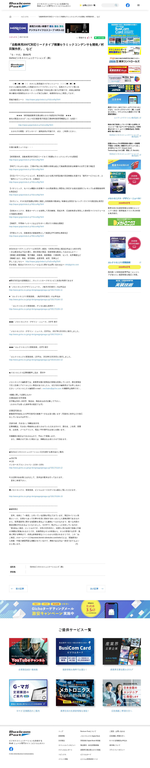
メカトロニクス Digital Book (90, 736)
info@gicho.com (72, 265)
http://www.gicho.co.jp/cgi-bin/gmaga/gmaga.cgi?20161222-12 (36, 360)
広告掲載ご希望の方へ (117, 736)
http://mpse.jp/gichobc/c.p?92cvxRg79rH (26, 236)
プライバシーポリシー (117, 750)
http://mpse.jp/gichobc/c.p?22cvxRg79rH (26, 160)
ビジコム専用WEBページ (89, 759)
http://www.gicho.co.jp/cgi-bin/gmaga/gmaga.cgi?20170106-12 (36, 299)
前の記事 (20, 589)
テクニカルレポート (65, 750)
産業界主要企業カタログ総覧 (90, 750)
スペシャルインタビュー (67, 745)
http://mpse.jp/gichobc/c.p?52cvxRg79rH (26, 195)
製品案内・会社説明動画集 (89, 745)
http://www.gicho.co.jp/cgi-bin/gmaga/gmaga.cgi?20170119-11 (35, 334)
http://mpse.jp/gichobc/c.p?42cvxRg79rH (26, 182)
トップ (61, 731)
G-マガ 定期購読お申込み (118, 740)
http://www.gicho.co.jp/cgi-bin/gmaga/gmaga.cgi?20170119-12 (35, 468)
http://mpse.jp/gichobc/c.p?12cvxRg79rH (35, 125)
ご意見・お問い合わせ (117, 731)
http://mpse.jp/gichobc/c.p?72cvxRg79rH (26, 217)
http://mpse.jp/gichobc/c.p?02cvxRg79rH (43, 100)
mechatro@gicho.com (52, 388)
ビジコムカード (85, 754)
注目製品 (62, 740)
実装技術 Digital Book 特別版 (90, 740)
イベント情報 (63, 759)
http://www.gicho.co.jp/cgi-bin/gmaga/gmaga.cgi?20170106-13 (36, 309)
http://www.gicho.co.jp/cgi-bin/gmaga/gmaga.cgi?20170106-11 (35, 290)
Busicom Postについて (88, 731)
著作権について (114, 745)
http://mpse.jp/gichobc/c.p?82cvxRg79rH (26, 226)
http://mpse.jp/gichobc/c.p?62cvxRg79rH (26, 204)
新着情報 (62, 736)
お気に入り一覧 (89, 5)
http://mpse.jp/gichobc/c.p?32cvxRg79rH (26, 169)
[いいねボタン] (88, 37)
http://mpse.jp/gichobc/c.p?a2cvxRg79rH (43, 261)
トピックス (24, 17)
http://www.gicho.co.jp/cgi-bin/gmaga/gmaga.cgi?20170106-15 (36, 496)
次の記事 (94, 589)
